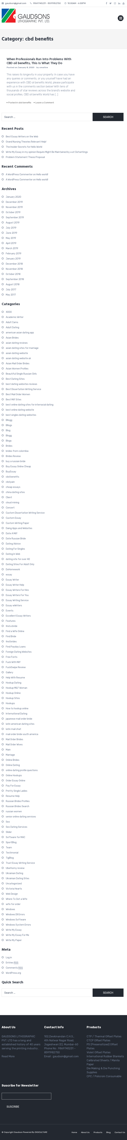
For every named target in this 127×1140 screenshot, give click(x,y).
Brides (9, 446)
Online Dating (13, 765)
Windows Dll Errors (15, 914)
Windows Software (16, 919)
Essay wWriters (14, 605)
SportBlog (11, 842)
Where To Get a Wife (16, 899)
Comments (14, 967)
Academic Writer (14, 317)
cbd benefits (25, 102)
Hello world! (42, 174)
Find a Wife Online (15, 631)
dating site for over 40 (18, 559)
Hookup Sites (13, 698)
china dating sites (15, 492)
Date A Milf (11, 533)
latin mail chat (13, 729)
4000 (9, 312)
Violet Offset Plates (98, 1052)
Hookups (10, 703)
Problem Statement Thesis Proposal (25, 157)
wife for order (13, 904)
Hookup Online (13, 693)
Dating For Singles (15, 548)
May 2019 (11, 238)
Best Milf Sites (13, 399)
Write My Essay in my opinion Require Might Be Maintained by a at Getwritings (47, 152)
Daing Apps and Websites (19, 528)
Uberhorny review (15, 868)
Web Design (12, 893)
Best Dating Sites (15, 379)
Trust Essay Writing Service (20, 863)
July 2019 (11, 227)
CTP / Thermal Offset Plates (104, 1036)
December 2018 (14, 263)
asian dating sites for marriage (22, 348)
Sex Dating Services (16, 827)
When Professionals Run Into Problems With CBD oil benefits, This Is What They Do (39, 61)
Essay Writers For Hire (17, 590)
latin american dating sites (20, 724)
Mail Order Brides (14, 739)
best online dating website (20, 409)
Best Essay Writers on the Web (22, 136)
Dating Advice (13, 543)
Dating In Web (13, 554)
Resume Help (13, 796)
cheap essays (13, 487)
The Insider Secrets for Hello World (24, 147)
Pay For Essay (13, 785)
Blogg (9, 435)
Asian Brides (12, 337)
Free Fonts (11, 657)
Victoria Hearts (14, 888)
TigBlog (10, 857)
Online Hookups (14, 775)
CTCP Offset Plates (98, 1040)
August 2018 (13, 284)
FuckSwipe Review (16, 667)
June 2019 (11, 233)
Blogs (9, 440)
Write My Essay (14, 930)
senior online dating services (21, 816)
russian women (14, 811)
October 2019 (13, 212)
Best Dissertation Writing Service (23, 389)
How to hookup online (17, 708)
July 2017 (11, 289)
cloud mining (12, 502)
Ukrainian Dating (14, 873)
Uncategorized (14, 883)
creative (43, 67)
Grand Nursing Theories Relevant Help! (26, 141)
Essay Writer (12, 579)
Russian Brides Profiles (18, 801)
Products (98, 1132)
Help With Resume (15, 677)
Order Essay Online (15, 780)
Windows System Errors (18, 924)
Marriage (10, 754)
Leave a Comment (44, 102)
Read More (8, 1056)
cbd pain (10, 482)
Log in (9, 957)
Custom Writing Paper (17, 523)
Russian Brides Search (17, 806)
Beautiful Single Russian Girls (21, 373)
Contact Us (120, 1132)
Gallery (9, 672)
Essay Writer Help (15, 585)
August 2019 (13, 222)
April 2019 (11, 243)
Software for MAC (15, 837)
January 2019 (13, 258)
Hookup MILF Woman (16, 688)
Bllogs (9, 425)
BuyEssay (11, 471)
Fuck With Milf (13, 662)
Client (9, 497)
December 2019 (14, 202)
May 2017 (11, 294)
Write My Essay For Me (17, 935)
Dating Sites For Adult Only (20, 564)
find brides (11, 641)
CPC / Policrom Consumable (104, 1076)
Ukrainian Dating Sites (17, 878)
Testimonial (12, 852)
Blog (8, 430)
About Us (85, 1132)
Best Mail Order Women (18, 394)
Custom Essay (13, 518)
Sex (8, 821)
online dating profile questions (22, 770)
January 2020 (13, 197)
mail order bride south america (22, 734)
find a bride (11, 626)
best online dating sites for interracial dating (29, 404)
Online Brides (12, 760)
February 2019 (13, 253)
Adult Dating (12, 327)
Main (8, 749)
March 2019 (12, 248)
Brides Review (13, 456)
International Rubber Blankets (105, 1056)
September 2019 (15, 217)
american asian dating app (20, 332)
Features (11, 621)
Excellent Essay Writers (18, 615)
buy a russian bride (15, 461)
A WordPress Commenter (19, 174)
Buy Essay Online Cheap (18, 466)
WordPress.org (13, 973)
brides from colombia (17, 451)
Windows (10, 909)
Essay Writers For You (17, 595)
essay (9, 574)
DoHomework (13, 569)
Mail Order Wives (14, 744)
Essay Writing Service (17, 600)
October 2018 (13, 274)
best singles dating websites (21, 415)
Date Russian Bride (16, 538)
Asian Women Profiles (17, 368)
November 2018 (14, 269)
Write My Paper (14, 940)
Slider (9, 832)
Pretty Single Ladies (16, 791)
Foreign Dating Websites (19, 651)
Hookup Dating (13, 682)
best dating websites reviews (21, 384)
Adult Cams (12, 322)
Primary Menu (121, 19)
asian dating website (17, 353)
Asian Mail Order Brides (17, 363)
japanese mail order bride (19, 718)
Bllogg (9, 420)
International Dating (16, 713)
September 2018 (15, 279)
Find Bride (11, 636)
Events (9, 610)
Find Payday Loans (16, 646)
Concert (10, 507)
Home (74, 1132)
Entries (12, 962)
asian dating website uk (18, 358)
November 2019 (14, 207)
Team (9, 847)
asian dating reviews (17, 343)
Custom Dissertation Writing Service (25, 512)
